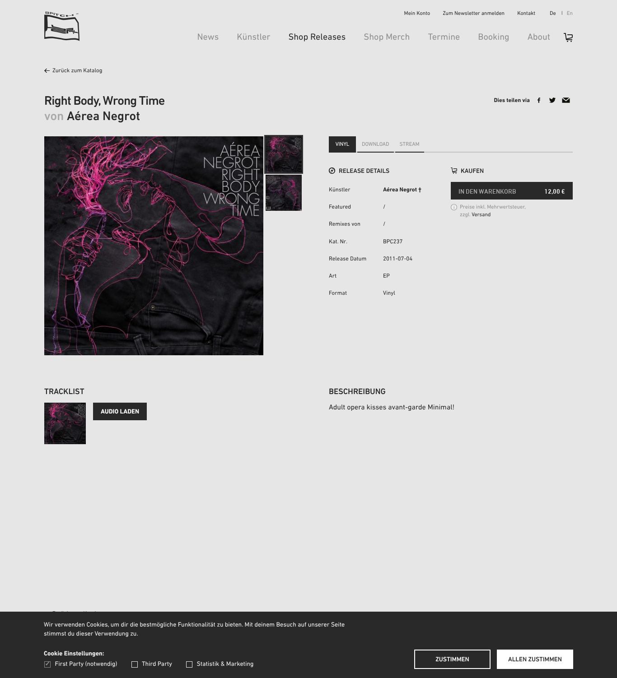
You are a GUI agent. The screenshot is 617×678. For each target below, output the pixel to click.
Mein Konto (417, 14)
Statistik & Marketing (224, 664)
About (539, 37)
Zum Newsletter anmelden (474, 14)
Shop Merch (387, 37)
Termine (444, 37)
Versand (481, 215)
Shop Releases (317, 37)
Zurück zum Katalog (77, 71)
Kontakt (526, 14)
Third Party (157, 664)
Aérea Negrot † (402, 190)
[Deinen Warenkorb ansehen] (564, 40)
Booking (493, 37)
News (208, 37)
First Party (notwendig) (86, 664)
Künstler (253, 37)
